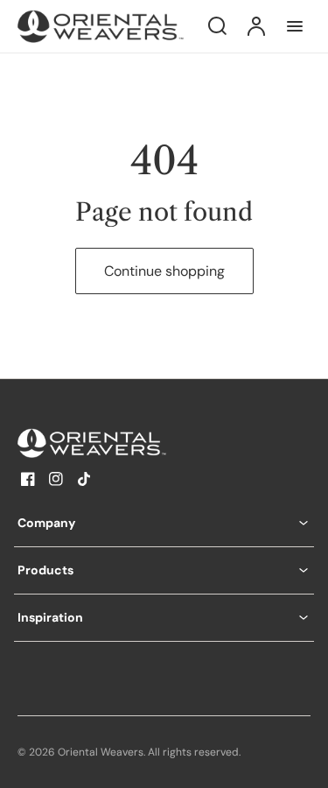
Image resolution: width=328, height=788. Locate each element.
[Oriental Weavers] (126, 442)
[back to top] (300, 760)
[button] (164, 523)
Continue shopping (164, 271)
